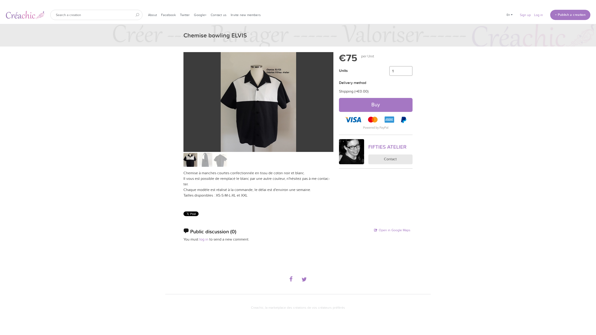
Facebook (168, 15)
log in (203, 239)
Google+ (200, 15)
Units (343, 70)
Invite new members (246, 15)
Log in (538, 15)
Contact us (219, 15)
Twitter (185, 15)
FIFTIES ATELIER (387, 147)
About (152, 15)
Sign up (525, 15)
